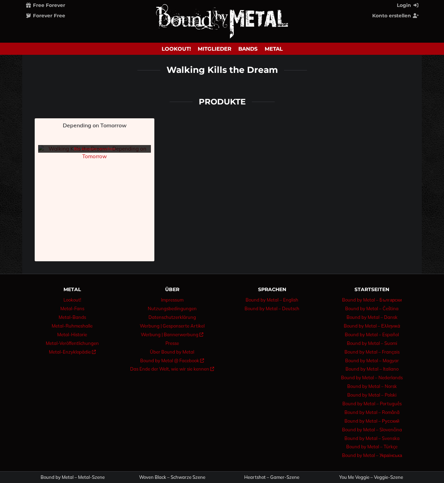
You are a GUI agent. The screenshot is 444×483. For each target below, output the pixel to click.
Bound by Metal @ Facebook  (172, 360)
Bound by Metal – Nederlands (372, 377)
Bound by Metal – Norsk (372, 386)
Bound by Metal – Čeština (372, 308)
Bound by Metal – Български (372, 300)
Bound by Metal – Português (372, 403)
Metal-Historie (72, 334)
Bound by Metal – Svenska (372, 438)
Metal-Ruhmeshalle (72, 326)
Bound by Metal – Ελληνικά (372, 326)
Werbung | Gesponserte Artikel (172, 326)
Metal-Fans (72, 308)
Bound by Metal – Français (372, 352)
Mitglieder (214, 48)
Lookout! (176, 48)
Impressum (172, 300)
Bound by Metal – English (272, 300)
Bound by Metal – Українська (372, 455)
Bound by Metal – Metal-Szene (73, 477)
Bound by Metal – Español (372, 334)
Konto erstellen (392, 15)
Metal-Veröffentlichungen (72, 343)
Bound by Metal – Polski (371, 395)
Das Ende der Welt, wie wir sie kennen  (172, 369)
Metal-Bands (72, 317)
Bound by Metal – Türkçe (372, 446)
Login (404, 5)
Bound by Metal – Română (372, 412)
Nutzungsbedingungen (172, 308)
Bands (248, 48)
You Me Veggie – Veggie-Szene (371, 477)
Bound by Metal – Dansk (372, 317)
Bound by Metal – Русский (371, 421)
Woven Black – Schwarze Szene (172, 477)
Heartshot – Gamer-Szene (271, 477)
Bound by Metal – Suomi (372, 343)
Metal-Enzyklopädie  (72, 352)
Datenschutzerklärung (172, 317)
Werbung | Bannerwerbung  (172, 334)
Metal (274, 48)
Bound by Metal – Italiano (372, 369)
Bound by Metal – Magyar (372, 360)
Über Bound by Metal (172, 352)
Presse (172, 343)
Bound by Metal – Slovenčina (372, 429)
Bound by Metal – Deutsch (272, 308)
